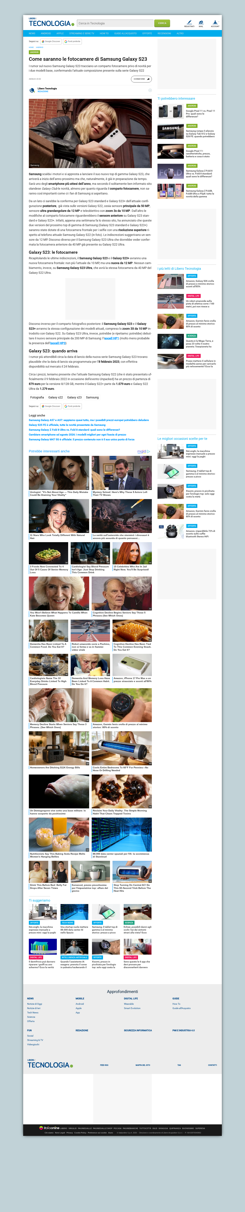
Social (30, 1035)
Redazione (82, 1030)
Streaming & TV (35, 1040)
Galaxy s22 (55, 397)
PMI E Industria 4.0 (183, 1030)
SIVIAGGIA (163, 1128)
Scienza (31, 1017)
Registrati (189, 26)
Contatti (212, 1065)
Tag (179, 1065)
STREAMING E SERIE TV (81, 33)
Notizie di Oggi (34, 1004)
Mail (201, 26)
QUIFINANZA (175, 1128)
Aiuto (110, 1133)
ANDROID (46, 33)
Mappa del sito (143, 1065)
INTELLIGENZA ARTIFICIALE (74, 957)
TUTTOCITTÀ (145, 1128)
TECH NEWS (67, 923)
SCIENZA (129, 923)
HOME (31, 47)
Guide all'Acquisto (181, 1008)
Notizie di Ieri (33, 1008)
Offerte (30, 1021)
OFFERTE (147, 33)
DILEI (154, 1128)
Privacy (69, 1133)
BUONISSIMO (188, 1128)
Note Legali (60, 1133)
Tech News (32, 1012)
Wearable (129, 1004)
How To (176, 1004)
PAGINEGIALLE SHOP (102, 1128)
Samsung (92, 397)
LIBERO (63, 1128)
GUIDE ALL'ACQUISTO (125, 33)
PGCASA (118, 1128)
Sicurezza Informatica (138, 1030)
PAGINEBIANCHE (130, 1128)
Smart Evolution (132, 1008)
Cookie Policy (80, 1133)
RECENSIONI (164, 33)
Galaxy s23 (74, 397)
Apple (79, 1008)
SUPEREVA (200, 1128)
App (78, 1012)
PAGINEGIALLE (85, 1128)
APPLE (60, 33)
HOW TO (104, 33)
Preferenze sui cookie (97, 1133)
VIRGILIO (72, 1128)
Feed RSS (104, 1065)
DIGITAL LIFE (36, 957)
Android (80, 1004)
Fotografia (37, 397)
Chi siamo (49, 1133)
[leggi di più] (150, 90)
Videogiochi (33, 1044)
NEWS (32, 33)
